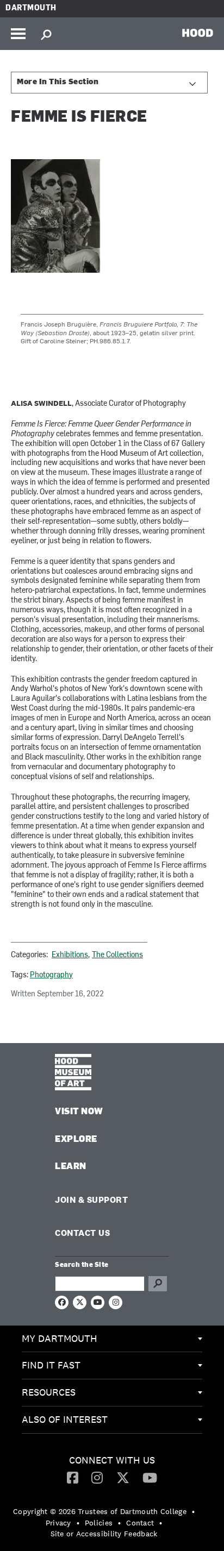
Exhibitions (70, 955)
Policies (99, 1523)
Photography (51, 975)
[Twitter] (122, 1477)
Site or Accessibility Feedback (104, 1534)
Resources (49, 1392)
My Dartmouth (59, 1338)
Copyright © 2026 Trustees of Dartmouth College (99, 1511)
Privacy (58, 1523)
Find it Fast (51, 1365)
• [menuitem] (193, 1511)
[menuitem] (112, 1339)
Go (157, 1283)
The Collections (117, 955)
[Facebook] (72, 1477)
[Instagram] (97, 1477)
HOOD (197, 32)
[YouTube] (149, 1477)
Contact (140, 1523)
